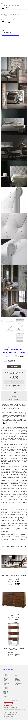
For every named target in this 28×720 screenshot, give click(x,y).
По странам (9, 14)
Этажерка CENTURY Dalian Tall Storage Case (14, 648)
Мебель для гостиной (6, 684)
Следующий (20, 26)
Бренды (17, 675)
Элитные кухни (5, 679)
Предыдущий (8, 26)
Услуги (17, 674)
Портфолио (18, 682)
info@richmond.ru (9, 703)
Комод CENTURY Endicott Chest (14, 613)
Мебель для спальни (6, 686)
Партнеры (17, 680)
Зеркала (5, 695)
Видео (16, 678)
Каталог (17, 673)
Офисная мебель (5, 681)
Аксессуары (6, 696)
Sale (16, 677)
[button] (14, 44)
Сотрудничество (19, 683)
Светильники (6, 692)
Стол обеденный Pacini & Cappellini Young (14, 576)
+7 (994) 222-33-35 (18, 5)
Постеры (5, 693)
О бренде (13, 396)
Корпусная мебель (6, 676)
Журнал (17, 684)
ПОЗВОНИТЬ (14, 366)
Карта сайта (18, 686)
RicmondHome (9, 5)
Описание (13, 392)
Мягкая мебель (5, 673)
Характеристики (13, 399)
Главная (3, 14)
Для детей (5, 691)
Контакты (17, 679)
